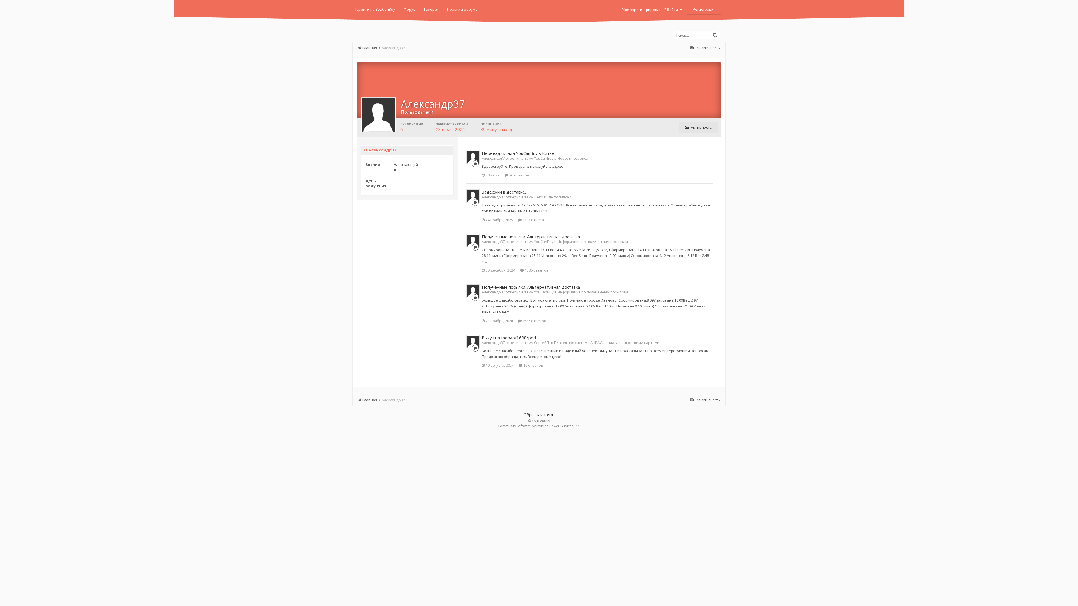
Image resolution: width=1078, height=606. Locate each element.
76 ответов (518, 175)
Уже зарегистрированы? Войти (651, 9)
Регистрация (704, 9)
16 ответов (532, 365)
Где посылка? (559, 196)
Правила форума (462, 9)
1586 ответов (536, 270)
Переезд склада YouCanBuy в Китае (518, 153)
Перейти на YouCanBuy (374, 9)
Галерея (431, 9)
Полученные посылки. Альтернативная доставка (531, 236)
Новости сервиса (573, 158)
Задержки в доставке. (504, 192)
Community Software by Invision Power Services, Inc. (539, 426)
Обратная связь (539, 414)
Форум (410, 9)
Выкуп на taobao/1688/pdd (509, 337)
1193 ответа (533, 219)
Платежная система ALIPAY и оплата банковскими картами (606, 342)
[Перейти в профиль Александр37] (473, 157)
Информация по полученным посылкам (593, 241)
